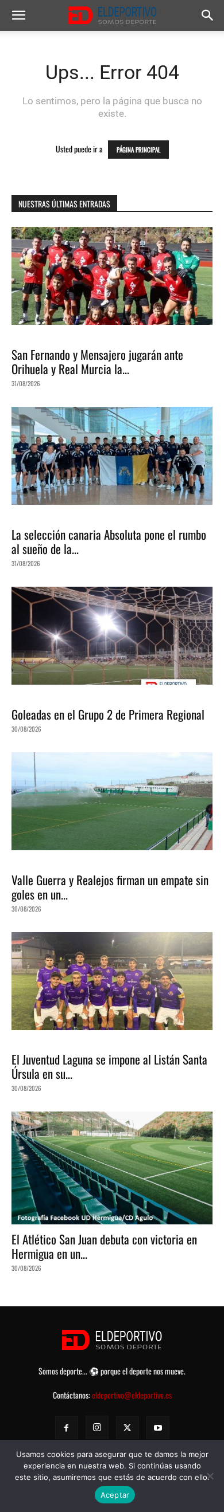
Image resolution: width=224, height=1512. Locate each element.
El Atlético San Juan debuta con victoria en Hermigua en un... (104, 1246)
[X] (127, 1427)
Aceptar (115, 1494)
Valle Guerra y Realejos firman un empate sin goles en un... (109, 887)
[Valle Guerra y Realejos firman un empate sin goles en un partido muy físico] (112, 801)
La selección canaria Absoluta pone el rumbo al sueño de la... (108, 541)
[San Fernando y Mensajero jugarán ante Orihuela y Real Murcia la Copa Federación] (112, 276)
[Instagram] (97, 1427)
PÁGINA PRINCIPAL (138, 149)
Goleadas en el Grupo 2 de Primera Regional (107, 714)
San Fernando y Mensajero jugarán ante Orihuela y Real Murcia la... (97, 361)
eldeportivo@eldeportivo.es (132, 1395)
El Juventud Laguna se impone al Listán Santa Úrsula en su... (109, 1066)
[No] (209, 1476)
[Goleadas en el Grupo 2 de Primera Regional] (112, 636)
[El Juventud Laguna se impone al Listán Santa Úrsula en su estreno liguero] (112, 981)
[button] (18, 15)
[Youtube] (157, 1427)
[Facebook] (66, 1427)
